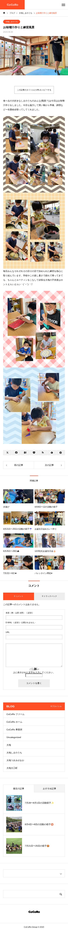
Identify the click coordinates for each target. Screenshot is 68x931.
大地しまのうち (12, 22)
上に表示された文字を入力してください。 (34, 672)
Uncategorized (13, 737)
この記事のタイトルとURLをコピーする (34, 90)
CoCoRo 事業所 (14, 729)
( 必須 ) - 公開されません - (21, 622)
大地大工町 (12, 768)
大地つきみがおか (15, 760)
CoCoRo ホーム (14, 722)
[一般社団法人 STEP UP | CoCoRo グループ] (12, 4)
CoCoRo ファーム (15, 714)
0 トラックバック (49, 596)
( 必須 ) (19, 613)
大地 (8, 745)
